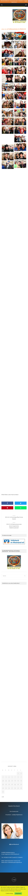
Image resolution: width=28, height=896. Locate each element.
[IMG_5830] (8, 193)
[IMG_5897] (8, 79)
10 (3, 780)
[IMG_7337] (8, 715)
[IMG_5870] (20, 113)
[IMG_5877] (20, 96)
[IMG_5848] (20, 164)
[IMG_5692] (20, 439)
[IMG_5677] (8, 459)
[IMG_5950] (20, 36)
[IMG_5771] (8, 307)
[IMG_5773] (8, 297)
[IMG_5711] (8, 421)
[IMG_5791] (8, 269)
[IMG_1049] (20, 610)
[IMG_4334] (8, 724)
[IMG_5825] (8, 212)
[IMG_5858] (8, 138)
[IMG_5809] (8, 240)
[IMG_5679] (8, 450)
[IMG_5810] (20, 239)
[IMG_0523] (8, 657)
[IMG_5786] (8, 278)
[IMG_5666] (20, 477)
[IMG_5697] (8, 431)
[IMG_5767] (20, 315)
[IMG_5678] (20, 458)
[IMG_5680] (20, 449)
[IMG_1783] (8, 638)
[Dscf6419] (8, 696)
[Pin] (7, 507)
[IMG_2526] (8, 591)
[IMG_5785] (20, 287)
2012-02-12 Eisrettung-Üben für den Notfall (14, 517)
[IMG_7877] (8, 619)
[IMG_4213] (8, 648)
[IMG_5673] (20, 468)
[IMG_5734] (8, 383)
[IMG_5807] (20, 249)
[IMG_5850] (20, 155)
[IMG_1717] (20, 648)
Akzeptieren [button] (18, 893)
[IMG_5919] (8, 53)
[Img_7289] (20, 696)
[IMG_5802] (20, 258)
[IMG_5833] (20, 192)
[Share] (7, 503)
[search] (24, 576)
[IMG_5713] (20, 420)
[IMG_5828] (8, 202)
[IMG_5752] (8, 345)
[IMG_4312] (8, 686)
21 (15, 784)
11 (6, 780)
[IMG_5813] (8, 231)
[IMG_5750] (20, 354)
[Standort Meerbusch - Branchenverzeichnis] (19, 9)
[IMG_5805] (8, 250)
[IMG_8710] (20, 724)
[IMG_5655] (20, 487)
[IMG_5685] (8, 440)
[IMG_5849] (8, 156)
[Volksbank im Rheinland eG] (14, 543)
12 (9, 780)
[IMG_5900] (20, 70)
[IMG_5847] (8, 165)
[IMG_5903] (20, 61)
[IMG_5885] (8, 87)
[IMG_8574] (20, 686)
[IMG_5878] (8, 96)
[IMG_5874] (20, 104)
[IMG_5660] (8, 478)
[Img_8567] (20, 600)
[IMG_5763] (20, 325)
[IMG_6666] (8, 743)
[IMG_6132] (8, 677)
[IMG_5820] (20, 220)
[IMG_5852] (8, 148)
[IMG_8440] (20, 629)
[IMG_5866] (20, 121)
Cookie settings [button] (9, 893)
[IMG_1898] (8, 629)
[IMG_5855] (20, 147)
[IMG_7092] (8, 734)
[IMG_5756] (8, 335)
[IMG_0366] (8, 753)
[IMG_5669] (8, 469)
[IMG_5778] (8, 288)
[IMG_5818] (8, 221)
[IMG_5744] (20, 363)
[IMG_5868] (8, 121)
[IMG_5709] (20, 430)
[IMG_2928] (8, 600)
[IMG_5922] (20, 44)
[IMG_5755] (20, 344)
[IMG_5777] (20, 296)
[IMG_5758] (20, 335)
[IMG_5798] (20, 268)
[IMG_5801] (8, 259)
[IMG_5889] (20, 79)
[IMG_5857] (20, 138)
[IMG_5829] (20, 201)
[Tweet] (21, 503)
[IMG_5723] (8, 412)
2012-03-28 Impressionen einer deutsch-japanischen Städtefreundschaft (14, 525)
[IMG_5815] (20, 230)
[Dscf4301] (20, 657)
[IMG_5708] (8, 36)
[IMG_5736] (8, 374)
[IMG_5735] (20, 382)
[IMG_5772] (20, 306)
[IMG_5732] (8, 393)
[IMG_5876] (8, 104)
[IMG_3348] (20, 619)
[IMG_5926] (8, 44)
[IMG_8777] (20, 667)
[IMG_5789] (20, 277)
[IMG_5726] (20, 411)
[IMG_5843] (8, 174)
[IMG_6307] (8, 667)
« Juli (2, 796)
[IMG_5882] (20, 87)
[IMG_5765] (8, 316)
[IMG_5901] (8, 70)
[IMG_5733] (20, 392)
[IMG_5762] (8, 326)
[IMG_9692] (8, 705)
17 (3, 784)
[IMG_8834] (20, 591)
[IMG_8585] (20, 638)
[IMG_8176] (8, 610)
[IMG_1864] (20, 743)
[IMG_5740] (20, 373)
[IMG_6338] (20, 705)
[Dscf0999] (20, 734)
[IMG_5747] (8, 355)
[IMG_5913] (20, 53)
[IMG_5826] (20, 211)
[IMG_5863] (8, 130)
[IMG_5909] (8, 61)
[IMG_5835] (20, 182)
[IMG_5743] (8, 364)
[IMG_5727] (8, 402)
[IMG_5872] (8, 113)
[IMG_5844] (20, 173)
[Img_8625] (20, 715)
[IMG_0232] (20, 753)
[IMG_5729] (20, 401)
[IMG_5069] (20, 677)
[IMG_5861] (20, 130)
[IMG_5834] (8, 183)
